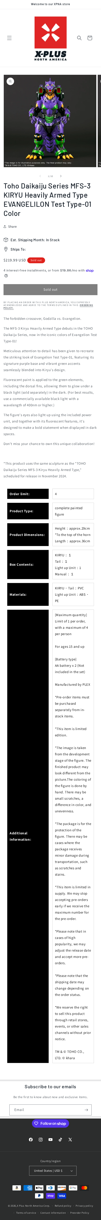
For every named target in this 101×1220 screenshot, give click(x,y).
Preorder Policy (79, 1212)
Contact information (53, 1212)
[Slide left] (40, 176)
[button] (9, 38)
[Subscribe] (86, 1109)
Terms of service (26, 1212)
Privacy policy (84, 1205)
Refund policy (63, 1205)
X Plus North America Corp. (33, 1205)
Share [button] (12, 226)
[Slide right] (61, 176)
